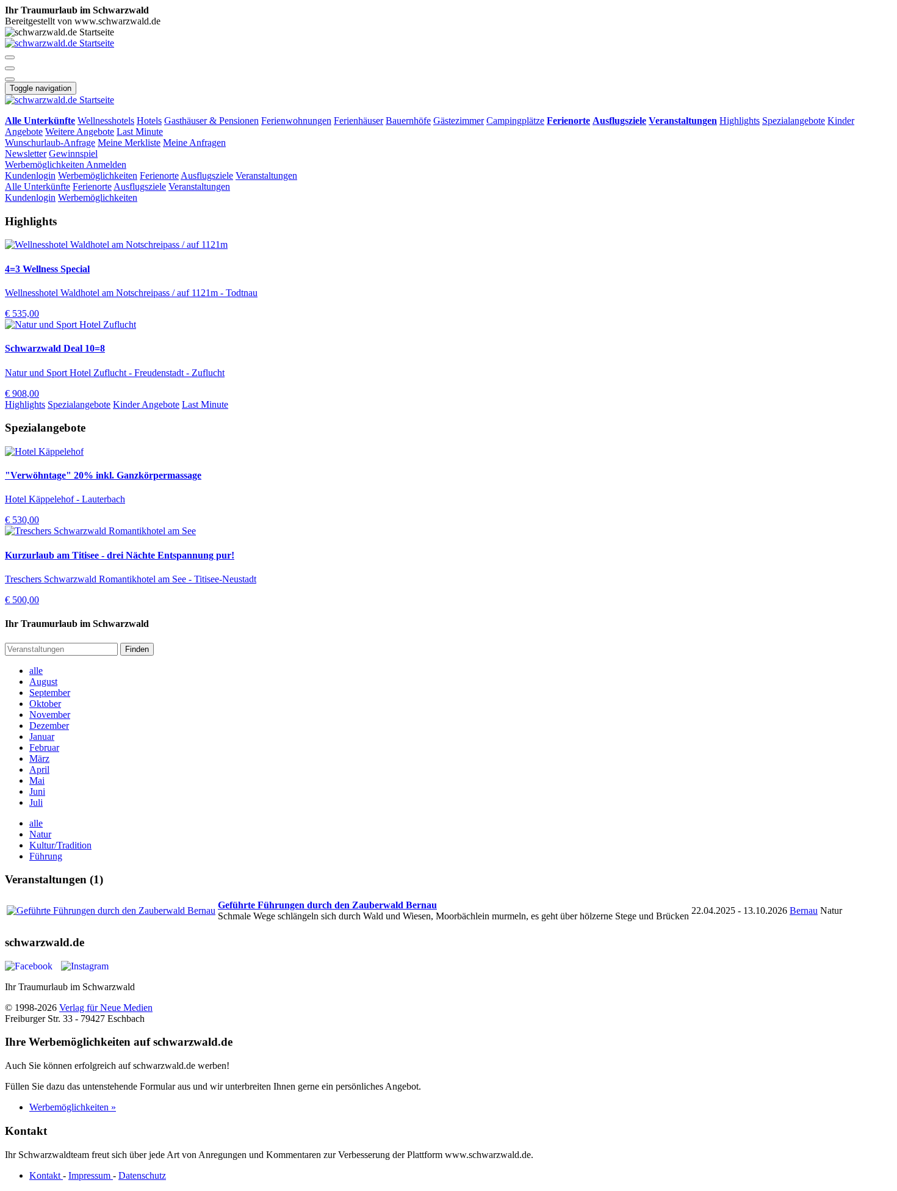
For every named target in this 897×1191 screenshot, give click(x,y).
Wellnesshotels (105, 120)
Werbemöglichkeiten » (72, 1107)
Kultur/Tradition (60, 845)
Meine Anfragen (194, 142)
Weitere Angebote (79, 131)
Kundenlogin (30, 175)
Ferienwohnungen (296, 120)
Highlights (739, 120)
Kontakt (46, 1175)
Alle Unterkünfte (37, 186)
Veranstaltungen (266, 175)
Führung (45, 856)
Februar (44, 747)
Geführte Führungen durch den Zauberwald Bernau (327, 905)
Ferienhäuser (358, 120)
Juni (37, 791)
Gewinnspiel (73, 153)
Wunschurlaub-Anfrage (50, 142)
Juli (36, 802)
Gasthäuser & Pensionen (211, 120)
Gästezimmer (458, 120)
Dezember (49, 725)
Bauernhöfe (408, 120)
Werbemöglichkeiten (45, 164)
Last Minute (140, 131)
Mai (37, 780)
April (39, 769)
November (49, 714)
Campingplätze (515, 120)
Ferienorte (159, 175)
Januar (41, 736)
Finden (137, 649)
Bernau (804, 910)
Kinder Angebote (146, 404)
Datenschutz (142, 1175)
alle (36, 670)
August (43, 681)
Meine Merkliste (129, 142)
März (39, 758)
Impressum (90, 1175)
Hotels (149, 120)
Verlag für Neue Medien (106, 1007)
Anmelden (106, 164)
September (49, 692)
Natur (40, 834)
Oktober (45, 703)
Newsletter (25, 153)
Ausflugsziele (207, 175)
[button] (10, 57)
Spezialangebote (793, 120)
